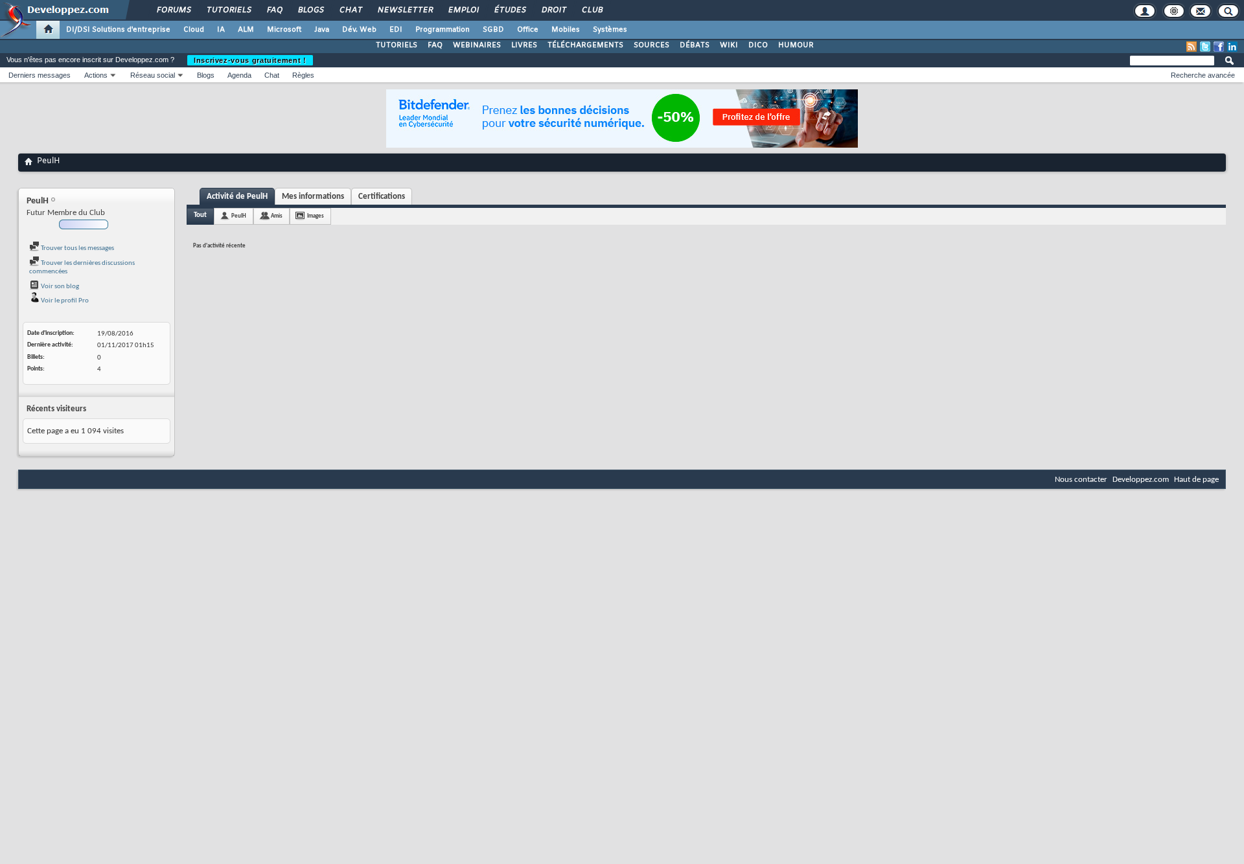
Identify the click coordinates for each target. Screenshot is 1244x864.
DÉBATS (694, 45)
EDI (395, 29)
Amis (276, 216)
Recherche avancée (1203, 75)
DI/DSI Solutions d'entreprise (118, 29)
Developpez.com (1140, 479)
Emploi (462, 10)
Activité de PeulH (237, 196)
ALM (246, 29)
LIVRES (524, 45)
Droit (553, 10)
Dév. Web (359, 29)
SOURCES (651, 45)
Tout (200, 215)
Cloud (193, 29)
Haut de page (1196, 479)
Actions (96, 75)
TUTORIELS (396, 45)
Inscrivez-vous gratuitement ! (250, 60)
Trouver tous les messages (77, 248)
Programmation (442, 29)
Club (591, 10)
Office (527, 29)
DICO (758, 45)
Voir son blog (59, 286)
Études (509, 10)
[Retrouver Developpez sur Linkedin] (1232, 46)
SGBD (493, 29)
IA (221, 29)
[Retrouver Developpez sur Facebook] (1219, 46)
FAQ (274, 10)
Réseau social (152, 75)
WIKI (729, 45)
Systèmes (610, 29)
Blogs (310, 10)
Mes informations (313, 196)
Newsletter (404, 10)
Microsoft (284, 29)
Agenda (239, 75)
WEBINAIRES (477, 45)
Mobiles (565, 29)
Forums (173, 10)
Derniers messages (39, 75)
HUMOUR (796, 45)
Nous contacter (1081, 479)
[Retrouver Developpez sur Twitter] (1205, 46)
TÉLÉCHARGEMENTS (585, 45)
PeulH (238, 216)
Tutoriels (228, 10)
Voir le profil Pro (64, 300)
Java (321, 29)
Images (315, 216)
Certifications (381, 196)
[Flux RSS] (1191, 46)
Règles (303, 75)
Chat (350, 10)
